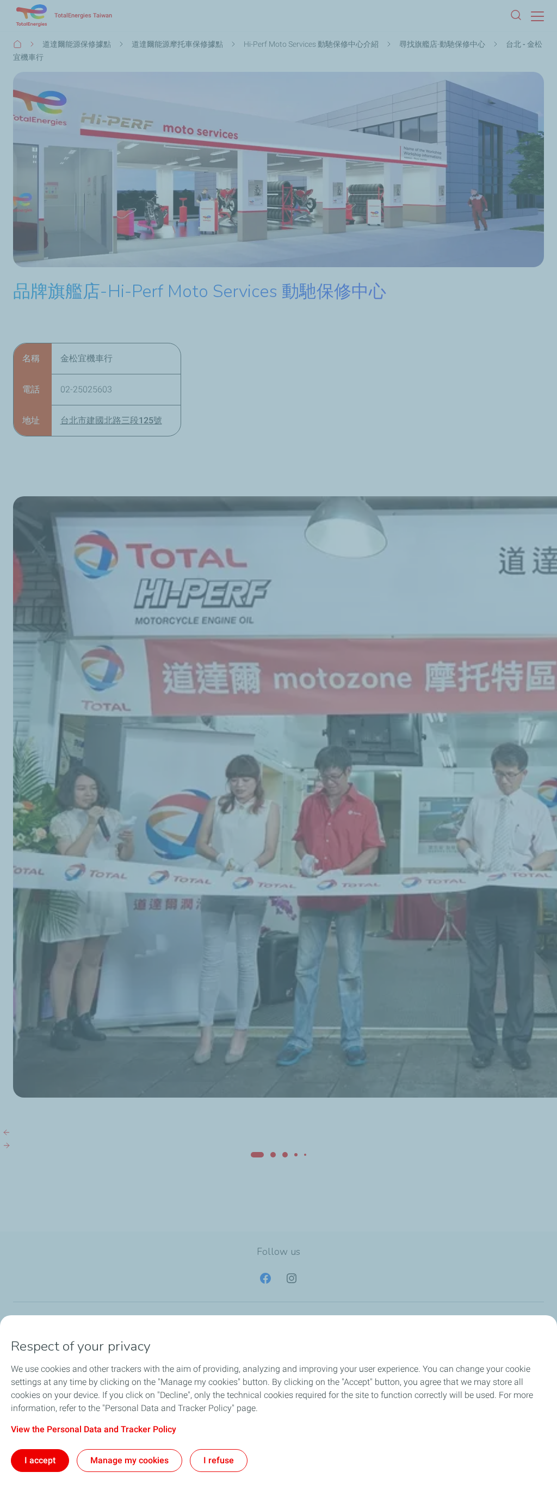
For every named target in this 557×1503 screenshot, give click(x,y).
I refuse (218, 1460)
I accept (39, 1460)
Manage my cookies (129, 1460)
